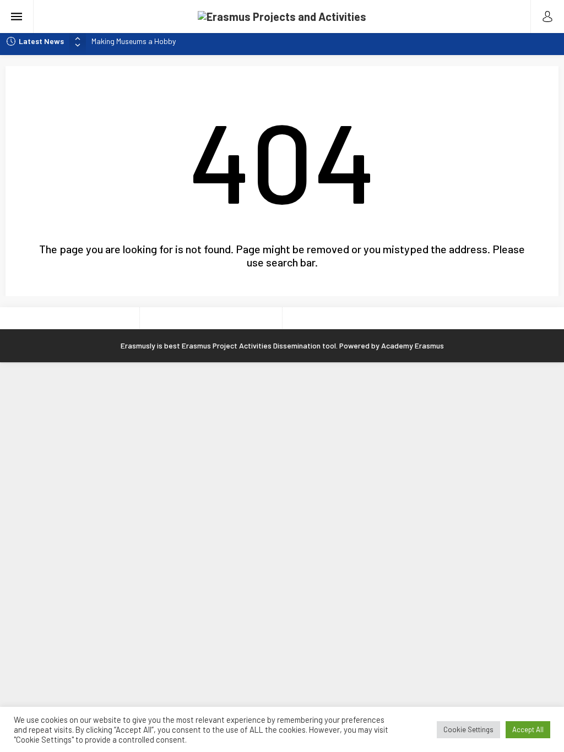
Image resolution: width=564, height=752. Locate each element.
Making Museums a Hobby (133, 41)
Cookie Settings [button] (468, 729)
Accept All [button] (528, 729)
